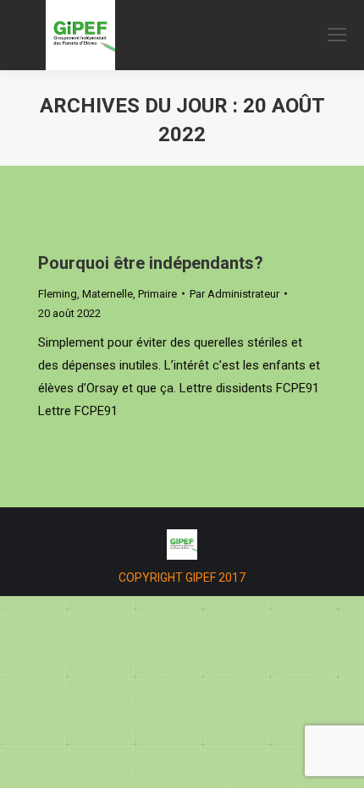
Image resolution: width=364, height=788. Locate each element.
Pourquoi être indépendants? (150, 263)
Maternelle (107, 293)
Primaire (157, 293)
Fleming (57, 293)
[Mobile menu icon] (337, 35)
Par (234, 293)
